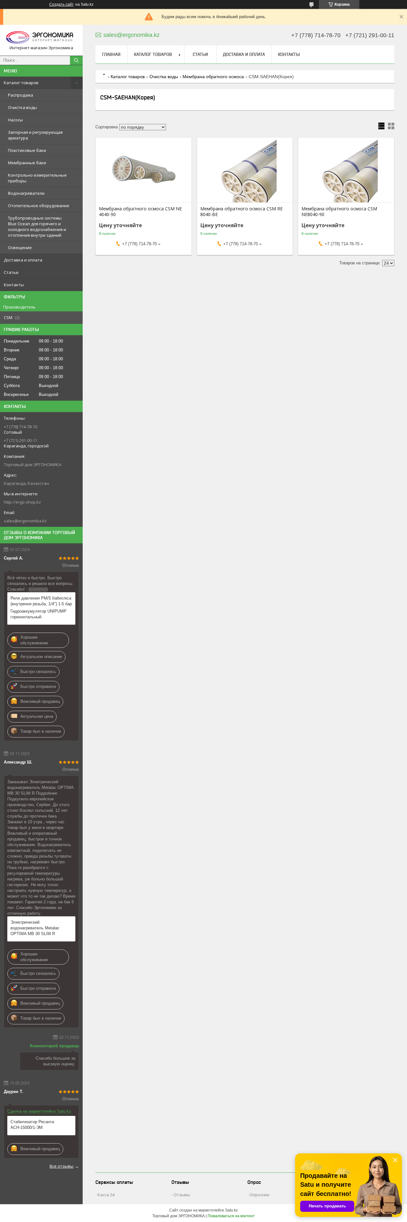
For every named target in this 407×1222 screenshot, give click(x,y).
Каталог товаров (21, 82)
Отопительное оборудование (38, 205)
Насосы (15, 120)
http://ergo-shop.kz (22, 502)
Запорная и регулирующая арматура (35, 135)
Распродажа (20, 95)
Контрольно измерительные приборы (37, 178)
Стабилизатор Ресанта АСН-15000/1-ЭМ (32, 1124)
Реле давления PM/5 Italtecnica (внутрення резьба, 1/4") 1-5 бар (41, 601)
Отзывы (182, 1195)
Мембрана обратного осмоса (213, 76)
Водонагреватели (26, 193)
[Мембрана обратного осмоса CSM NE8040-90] (346, 170)
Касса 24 (106, 1195)
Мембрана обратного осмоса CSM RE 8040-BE (241, 211)
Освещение (20, 247)
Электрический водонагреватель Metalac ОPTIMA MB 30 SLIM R (34, 928)
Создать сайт (61, 4)
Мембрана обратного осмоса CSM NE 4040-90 (140, 211)
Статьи (11, 272)
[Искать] (76, 60)
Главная (111, 54)
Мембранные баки (27, 163)
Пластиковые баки (27, 150)
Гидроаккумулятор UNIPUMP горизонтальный (38, 614)
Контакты (14, 285)
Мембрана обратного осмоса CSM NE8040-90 (339, 211)
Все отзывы (61, 1166)
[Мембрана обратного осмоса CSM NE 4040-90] (143, 170)
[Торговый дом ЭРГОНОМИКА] (41, 37)
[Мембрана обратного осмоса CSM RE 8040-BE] (245, 170)
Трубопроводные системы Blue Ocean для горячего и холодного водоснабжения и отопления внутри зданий (37, 226)
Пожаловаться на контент (231, 1216)
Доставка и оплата (23, 260)
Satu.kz (231, 1210)
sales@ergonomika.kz (25, 521)
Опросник (260, 1195)
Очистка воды (22, 107)
